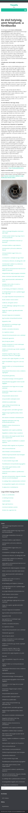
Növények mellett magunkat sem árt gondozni (13, 445)
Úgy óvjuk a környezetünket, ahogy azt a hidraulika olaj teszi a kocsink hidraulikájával (14, 477)
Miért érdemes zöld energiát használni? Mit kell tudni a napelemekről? (13, 436)
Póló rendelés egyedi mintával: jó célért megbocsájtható (11, 467)
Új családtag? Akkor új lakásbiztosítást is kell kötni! (13, 481)
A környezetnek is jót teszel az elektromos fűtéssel (12, 249)
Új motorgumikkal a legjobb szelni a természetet (13, 484)
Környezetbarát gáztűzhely (8, 375)
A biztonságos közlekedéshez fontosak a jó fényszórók (12, 241)
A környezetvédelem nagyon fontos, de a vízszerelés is (11, 253)
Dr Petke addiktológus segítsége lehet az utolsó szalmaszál (13, 306)
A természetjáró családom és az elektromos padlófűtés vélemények (12, 264)
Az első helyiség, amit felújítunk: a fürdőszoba (12, 289)
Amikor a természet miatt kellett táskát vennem (13, 276)
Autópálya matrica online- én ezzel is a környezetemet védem (11, 284)
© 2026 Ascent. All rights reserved (8, 811)
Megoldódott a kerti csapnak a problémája (12, 430)
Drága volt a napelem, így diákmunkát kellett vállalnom (12, 311)
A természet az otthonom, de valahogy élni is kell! (13, 261)
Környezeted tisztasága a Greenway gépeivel (12, 378)
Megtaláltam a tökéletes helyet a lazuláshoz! (12, 433)
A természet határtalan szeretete (10, 507)
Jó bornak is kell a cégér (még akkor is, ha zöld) (13, 358)
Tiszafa (14, 5)
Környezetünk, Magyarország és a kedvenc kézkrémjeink (12, 392)
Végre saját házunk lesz (7, 504)
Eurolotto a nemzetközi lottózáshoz (10, 329)
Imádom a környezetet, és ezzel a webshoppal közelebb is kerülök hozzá (13, 345)
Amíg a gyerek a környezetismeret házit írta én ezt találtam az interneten (13, 269)
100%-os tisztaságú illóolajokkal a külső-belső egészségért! (12, 232)
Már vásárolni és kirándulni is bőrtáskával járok (13, 417)
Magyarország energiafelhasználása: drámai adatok (12, 413)
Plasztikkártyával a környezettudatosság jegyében (13, 464)
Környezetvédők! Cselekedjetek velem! (11, 399)
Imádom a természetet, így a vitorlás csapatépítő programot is (13, 349)
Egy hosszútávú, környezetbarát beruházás (12, 318)
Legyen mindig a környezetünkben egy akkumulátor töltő (11, 405)
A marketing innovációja (7, 498)
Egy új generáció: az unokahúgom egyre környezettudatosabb (11, 325)
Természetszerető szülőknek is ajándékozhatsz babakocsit (13, 472)
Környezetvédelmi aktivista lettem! (10, 396)
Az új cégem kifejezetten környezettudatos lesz (13, 296)
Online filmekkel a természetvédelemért (11, 451)
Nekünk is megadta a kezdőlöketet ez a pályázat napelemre (13, 441)
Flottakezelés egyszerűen (8, 338)
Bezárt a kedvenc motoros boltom (10, 299)
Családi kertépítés (6, 501)
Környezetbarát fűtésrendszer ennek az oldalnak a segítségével (14, 371)
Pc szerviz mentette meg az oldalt (10, 460)
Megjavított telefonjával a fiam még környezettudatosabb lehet (10, 421)
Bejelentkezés (5, 806)
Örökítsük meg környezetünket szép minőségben (13, 454)
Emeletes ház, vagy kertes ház (9, 510)
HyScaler (23, 811)
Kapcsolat (4, 656)
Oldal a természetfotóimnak (8, 448)
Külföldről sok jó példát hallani (9, 402)
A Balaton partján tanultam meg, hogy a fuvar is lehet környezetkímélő (13, 236)
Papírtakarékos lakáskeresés (8, 457)
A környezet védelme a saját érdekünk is (11, 245)
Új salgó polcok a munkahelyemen (10, 487)
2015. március (5, 798)
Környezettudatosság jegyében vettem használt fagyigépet (13, 382)
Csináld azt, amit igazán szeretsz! (10, 302)
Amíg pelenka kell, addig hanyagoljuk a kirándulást (13, 273)
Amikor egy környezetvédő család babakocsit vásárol (12, 280)
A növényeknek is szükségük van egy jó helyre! (13, 257)
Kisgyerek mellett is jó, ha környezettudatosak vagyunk (13, 367)
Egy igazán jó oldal (6, 321)
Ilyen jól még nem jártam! (8, 341)
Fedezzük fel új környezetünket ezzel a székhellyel (13, 335)
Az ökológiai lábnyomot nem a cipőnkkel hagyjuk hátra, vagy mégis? (13, 292)
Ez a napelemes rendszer (8, 332)
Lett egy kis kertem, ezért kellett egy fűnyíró (12, 409)
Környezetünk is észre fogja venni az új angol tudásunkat (12, 387)
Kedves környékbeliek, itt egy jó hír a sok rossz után (13, 362)
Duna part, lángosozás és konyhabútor (11, 315)
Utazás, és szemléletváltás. (8, 494)
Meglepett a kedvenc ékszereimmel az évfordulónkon (11, 426)
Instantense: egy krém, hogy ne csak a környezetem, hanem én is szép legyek (11, 354)
